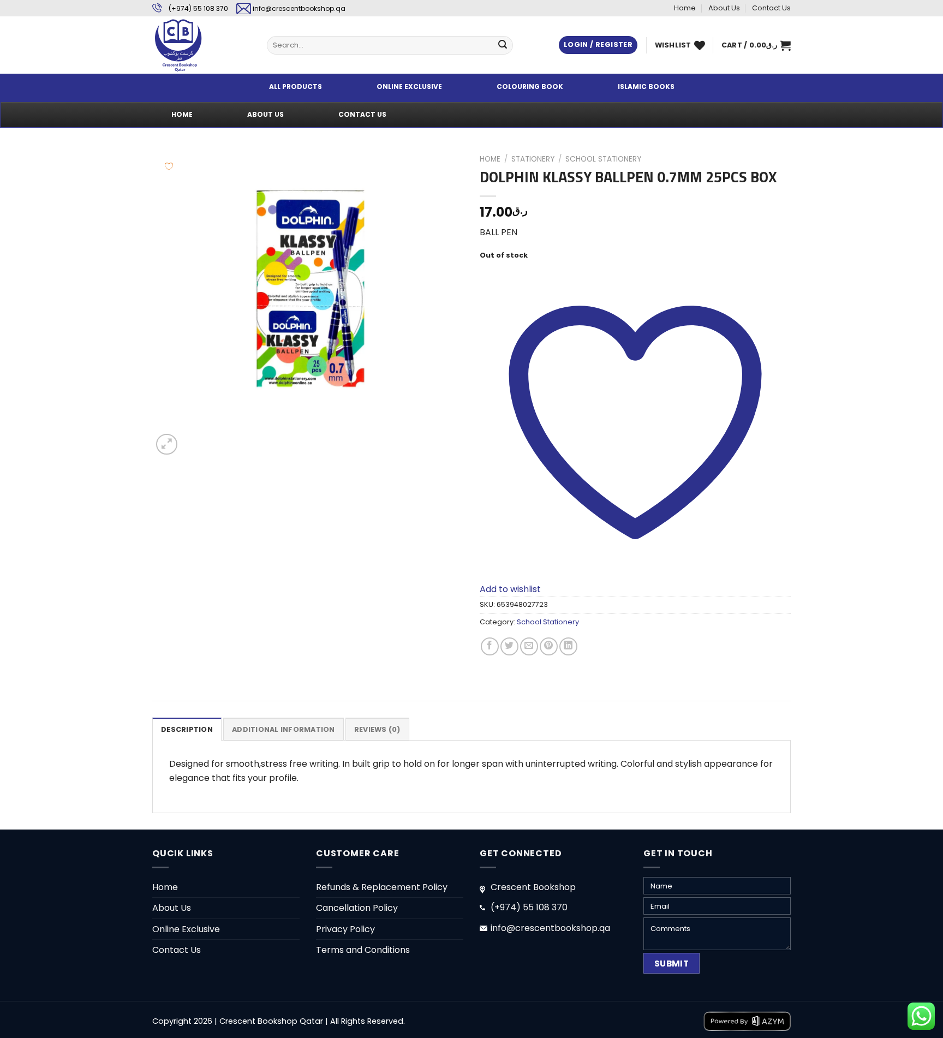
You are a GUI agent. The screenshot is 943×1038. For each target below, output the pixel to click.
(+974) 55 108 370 (198, 8)
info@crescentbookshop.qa (299, 8)
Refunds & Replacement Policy (381, 887)
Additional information (283, 729)
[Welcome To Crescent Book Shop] (201, 45)
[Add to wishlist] (169, 166)
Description (187, 729)
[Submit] (502, 45)
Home (685, 8)
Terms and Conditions (363, 950)
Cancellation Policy (357, 908)
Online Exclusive (186, 929)
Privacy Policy (345, 929)
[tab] (187, 729)
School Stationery (603, 159)
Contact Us (771, 8)
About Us (724, 8)
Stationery (532, 159)
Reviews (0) (377, 729)
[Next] (193, 438)
